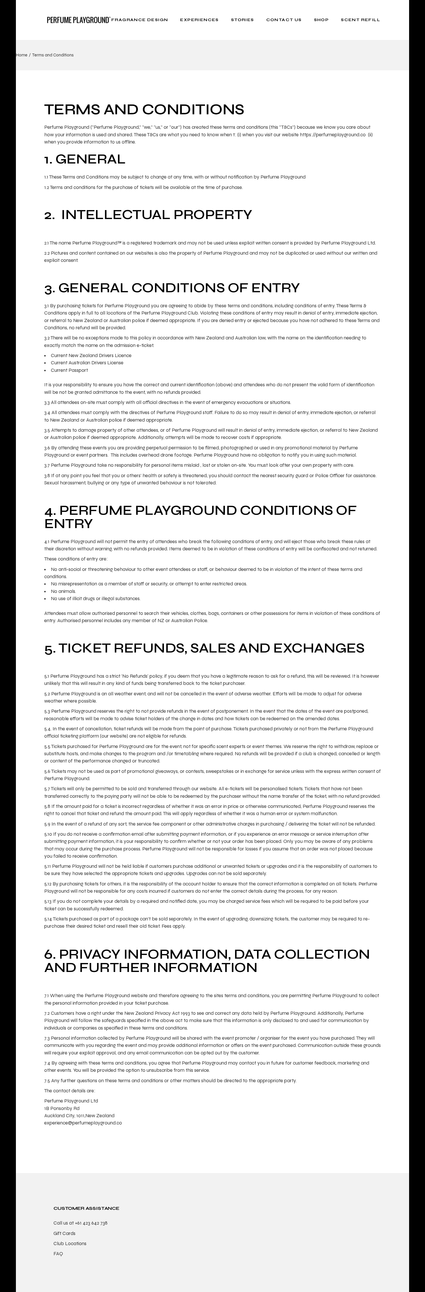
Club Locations (69, 1243)
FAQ (58, 1254)
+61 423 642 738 (91, 1223)
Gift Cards (64, 1233)
